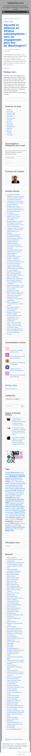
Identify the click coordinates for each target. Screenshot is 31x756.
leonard (12, 362)
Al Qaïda (12, 474)
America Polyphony (12, 557)
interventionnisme (16, 501)
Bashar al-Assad (10, 478)
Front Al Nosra (19, 494)
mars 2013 (9, 135)
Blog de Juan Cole (11, 581)
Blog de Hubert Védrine (13, 579)
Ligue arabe (20, 508)
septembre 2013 (11, 126)
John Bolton (12, 504)
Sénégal (9, 85)
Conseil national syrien (16, 487)
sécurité (5, 85)
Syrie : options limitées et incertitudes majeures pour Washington (13, 308)
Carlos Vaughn (13, 356)
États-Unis (9, 531)
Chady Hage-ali (14, 79)
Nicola (11, 350)
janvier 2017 (10, 111)
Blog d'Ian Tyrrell (11, 576)
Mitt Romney (8, 510)
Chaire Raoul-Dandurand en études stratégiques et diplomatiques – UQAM (14, 609)
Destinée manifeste (14, 488)
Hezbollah (8, 497)
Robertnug (12, 375)
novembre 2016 (11, 114)
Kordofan (15, 82)
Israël (18, 503)
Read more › (7, 68)
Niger (16, 84)
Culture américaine (11, 621)
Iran (7, 503)
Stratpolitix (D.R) (18, 521)
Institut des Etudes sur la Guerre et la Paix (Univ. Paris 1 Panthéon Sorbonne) (15, 673)
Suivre (8, 162)
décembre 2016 (11, 113)
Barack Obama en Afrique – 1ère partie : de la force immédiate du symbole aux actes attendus (15, 293)
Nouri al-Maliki (22, 510)
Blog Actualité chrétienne (13, 572)
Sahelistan (23, 84)
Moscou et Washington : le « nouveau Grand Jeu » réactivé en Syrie (15, 303)
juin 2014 (9, 121)
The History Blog (11, 725)
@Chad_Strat (11, 385)
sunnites (7, 523)
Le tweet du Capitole (12, 699)
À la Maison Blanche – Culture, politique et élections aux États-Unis (15, 566)
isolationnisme (13, 503)
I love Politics (10, 645)
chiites (20, 480)
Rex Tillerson (16, 515)
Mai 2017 (9, 109)
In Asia (8, 655)
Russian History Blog (12, 717)
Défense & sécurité (17, 92)
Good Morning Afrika (12, 636)
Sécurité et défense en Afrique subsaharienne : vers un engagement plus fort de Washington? (15, 35)
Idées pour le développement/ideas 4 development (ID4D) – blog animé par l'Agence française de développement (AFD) (15, 650)
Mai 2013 (9, 131)
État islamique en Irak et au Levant (14, 529)
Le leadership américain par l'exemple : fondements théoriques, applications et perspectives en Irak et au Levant (19, 431)
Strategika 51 (10, 720)
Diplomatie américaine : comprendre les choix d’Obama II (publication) (15, 298)
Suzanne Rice (13, 89)
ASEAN (7, 476)
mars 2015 (9, 119)
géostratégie (6, 94)
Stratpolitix (17, 49)
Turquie (12, 525)
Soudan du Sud (7, 87)
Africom (11, 75)
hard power (18, 495)
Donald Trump (16, 490)
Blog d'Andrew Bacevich (13, 574)
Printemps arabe (13, 514)
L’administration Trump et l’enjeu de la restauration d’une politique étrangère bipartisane (15, 203)
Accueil (5, 18)
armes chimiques (19, 474)
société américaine (12, 519)
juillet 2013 (9, 128)
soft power (19, 519)
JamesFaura (13, 368)
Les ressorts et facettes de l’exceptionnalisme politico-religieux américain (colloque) (14, 265)
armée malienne (13, 77)
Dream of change (11, 626)
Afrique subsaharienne (18, 75)
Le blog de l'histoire (12, 690)
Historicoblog (10, 643)
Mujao (13, 84)
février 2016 (10, 116)
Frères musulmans (10, 495)
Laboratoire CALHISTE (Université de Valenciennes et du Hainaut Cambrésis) (15, 687)
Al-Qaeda (22, 472)
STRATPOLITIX (15, 3)
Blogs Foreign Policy (12, 596)
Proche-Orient (21, 514)
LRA (5, 84)
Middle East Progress (12, 704)
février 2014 (10, 123)
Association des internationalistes (15, 562)
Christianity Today (11, 613)
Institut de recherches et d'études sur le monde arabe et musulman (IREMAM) (15, 662)
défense (24, 79)
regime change (9, 515)
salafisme (18, 517)
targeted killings (22, 523)
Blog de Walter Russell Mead (14, 588)
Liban (6, 508)
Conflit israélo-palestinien (11, 485)
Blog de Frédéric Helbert (13, 577)
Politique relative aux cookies (15, 748)
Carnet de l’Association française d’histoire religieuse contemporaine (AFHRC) (15, 599)
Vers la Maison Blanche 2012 (14, 729)
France (18, 80)
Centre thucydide (11, 606)
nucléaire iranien (9, 512)
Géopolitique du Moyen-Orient (14, 631)
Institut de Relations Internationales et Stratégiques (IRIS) (14, 667)
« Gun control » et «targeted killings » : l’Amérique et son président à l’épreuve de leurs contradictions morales (19, 422)
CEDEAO (19, 77)
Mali (7, 84)
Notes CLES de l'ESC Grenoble (15, 705)
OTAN (21, 512)
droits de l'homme (13, 80)
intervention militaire (8, 82)
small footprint (21, 85)
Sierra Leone (14, 85)
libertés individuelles (12, 508)
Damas (7, 488)
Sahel (19, 84)
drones (13, 492)
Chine (7, 482)
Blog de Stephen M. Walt (13, 586)
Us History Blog (11, 727)
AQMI (8, 77)
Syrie (12, 523)
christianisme (12, 481)
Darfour (20, 79)
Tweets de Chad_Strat (11, 388)
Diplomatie (23, 92)
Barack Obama (17, 476)
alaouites (7, 474)
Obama (16, 512)
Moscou (15, 510)
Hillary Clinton (16, 497)
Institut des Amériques (12, 670)
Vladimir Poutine (11, 527)
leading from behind (21, 82)
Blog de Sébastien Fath (13, 584)
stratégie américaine (15, 87)
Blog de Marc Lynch (12, 582)
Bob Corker (19, 478)
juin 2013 (9, 130)
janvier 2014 (10, 124)
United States (17, 525)
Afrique (10, 92)
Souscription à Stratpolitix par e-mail (15, 144)
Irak (23, 501)
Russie (12, 517)
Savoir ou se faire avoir (13, 719)
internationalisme (10, 499)
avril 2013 (9, 133)
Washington (15, 90)
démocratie (6, 80)
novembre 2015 (11, 118)
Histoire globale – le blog (13, 641)
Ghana (22, 80)
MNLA (9, 84)
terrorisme (8, 525)
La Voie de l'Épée (11, 683)
